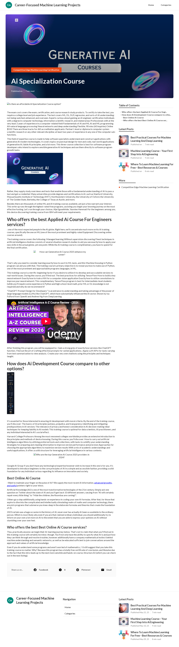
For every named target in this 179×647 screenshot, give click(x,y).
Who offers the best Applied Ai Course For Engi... (144, 112)
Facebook (43, 570)
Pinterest (86, 570)
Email (109, 570)
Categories (166, 5)
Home (151, 5)
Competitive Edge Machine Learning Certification (36, 70)
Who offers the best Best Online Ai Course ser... (145, 120)
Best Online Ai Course (133, 117)
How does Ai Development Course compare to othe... (146, 115)
